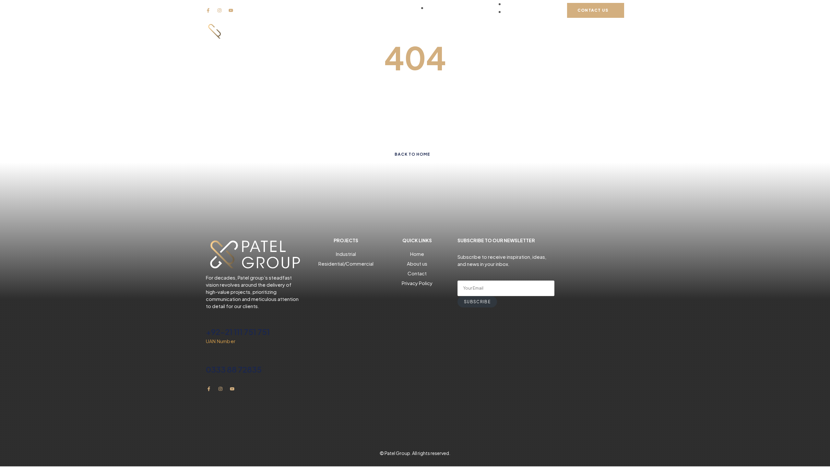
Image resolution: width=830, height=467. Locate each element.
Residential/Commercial (346, 263)
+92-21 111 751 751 (238, 332)
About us (417, 263)
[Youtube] (231, 10)
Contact (417, 273)
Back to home (412, 154)
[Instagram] (219, 10)
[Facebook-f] (208, 10)
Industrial (346, 254)
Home (417, 254)
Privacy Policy (417, 283)
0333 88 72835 (234, 369)
